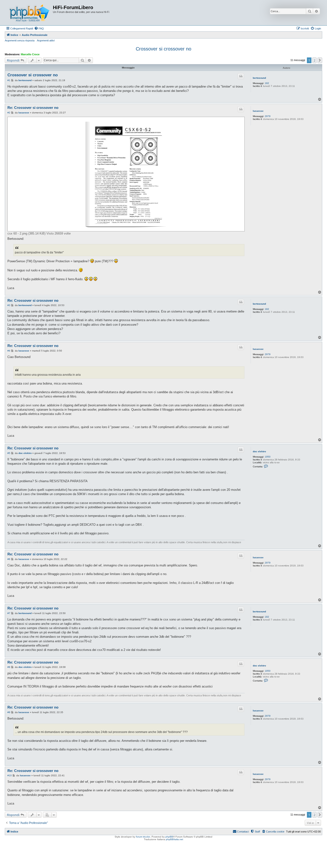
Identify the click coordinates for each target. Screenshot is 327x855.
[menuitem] (39, 28)
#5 (8, 453)
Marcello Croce (30, 54)
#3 (8, 305)
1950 (268, 456)
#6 (8, 559)
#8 (8, 667)
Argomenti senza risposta (19, 40)
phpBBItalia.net (174, 839)
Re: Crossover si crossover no (32, 108)
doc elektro (259, 451)
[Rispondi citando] (241, 76)
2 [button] (314, 60)
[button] (319, 60)
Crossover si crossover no (163, 48)
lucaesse (258, 111)
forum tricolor (143, 836)
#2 (8, 112)
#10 (9, 775)
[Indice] (29, 12)
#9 (8, 712)
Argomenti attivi (46, 40)
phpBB (169, 836)
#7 (8, 613)
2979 (268, 116)
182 (267, 83)
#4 (8, 350)
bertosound (259, 78)
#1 (8, 80)
